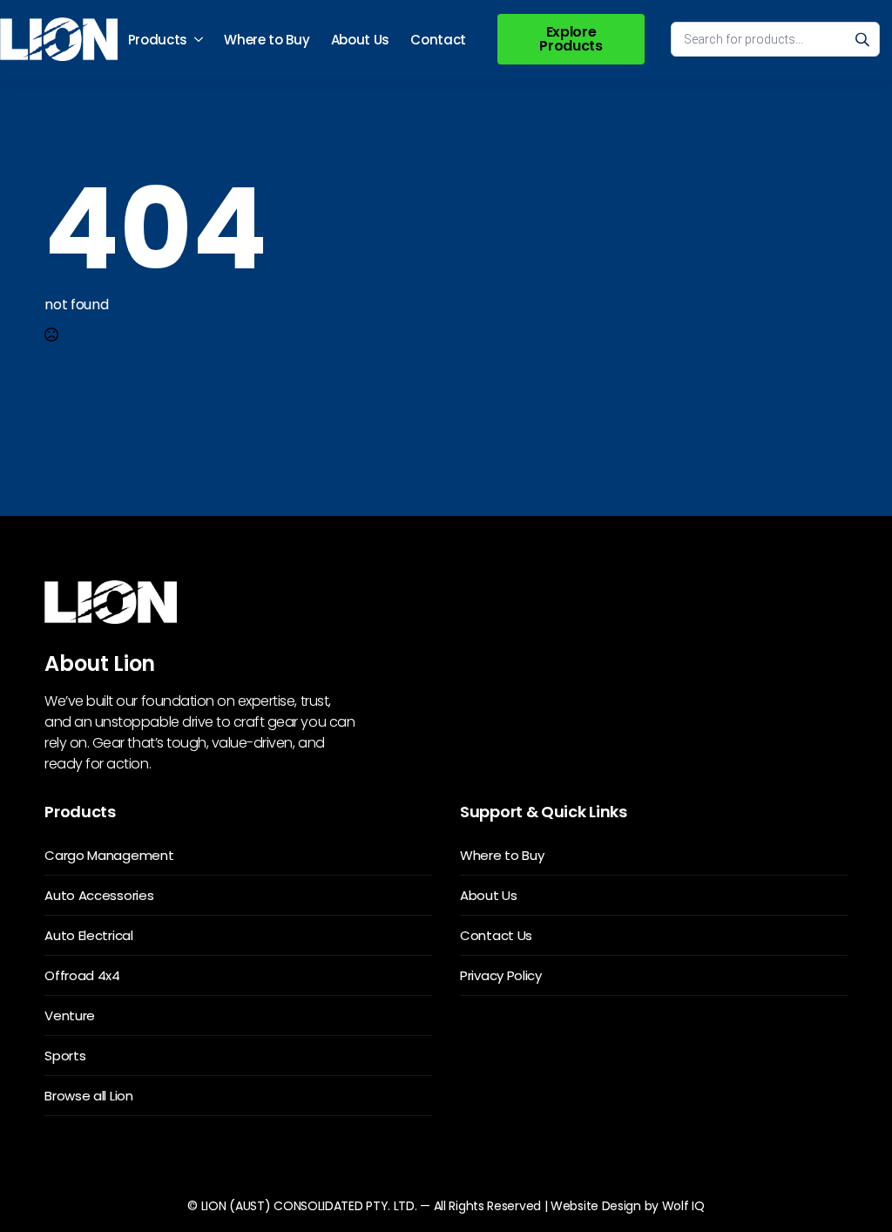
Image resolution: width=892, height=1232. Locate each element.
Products (158, 39)
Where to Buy (266, 39)
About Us (360, 39)
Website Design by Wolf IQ (628, 1206)
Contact (438, 39)
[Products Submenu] (200, 40)
